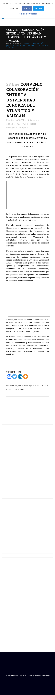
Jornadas (6, 496)
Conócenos (7, 492)
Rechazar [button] (39, 8)
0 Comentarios (29, 124)
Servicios (6, 500)
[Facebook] (9, 376)
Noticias (16, 43)
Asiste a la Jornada (10, 434)
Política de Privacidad (11, 551)
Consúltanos (8, 426)
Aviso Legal (7, 548)
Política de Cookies (10, 555)
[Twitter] (14, 376)
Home (8, 43)
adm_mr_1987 (13, 124)
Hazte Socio (7, 430)
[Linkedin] (20, 376)
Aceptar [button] (27, 8)
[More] (25, 376)
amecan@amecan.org (12, 597)
